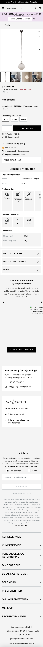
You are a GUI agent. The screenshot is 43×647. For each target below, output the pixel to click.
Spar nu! (25, 15)
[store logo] (16, 8)
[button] (5, 77)
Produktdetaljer (12, 253)
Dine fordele (11, 565)
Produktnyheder (14, 616)
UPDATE (20, 19)
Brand (6, 269)
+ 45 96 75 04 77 (22, 634)
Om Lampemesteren (15, 599)
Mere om (7, 607)
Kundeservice (11, 536)
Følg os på (9, 582)
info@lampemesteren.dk (20, 386)
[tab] (21, 536)
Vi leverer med (12, 590)
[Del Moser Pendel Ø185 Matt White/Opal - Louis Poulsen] (39, 37)
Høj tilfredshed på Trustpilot (26, 2)
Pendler (8, 25)
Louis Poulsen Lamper (30, 178)
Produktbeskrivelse (14, 261)
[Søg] (36, 8)
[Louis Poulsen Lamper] (14, 100)
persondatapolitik (21, 525)
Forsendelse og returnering (13, 555)
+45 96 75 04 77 (16, 382)
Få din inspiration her (20, 349)
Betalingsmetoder (14, 573)
